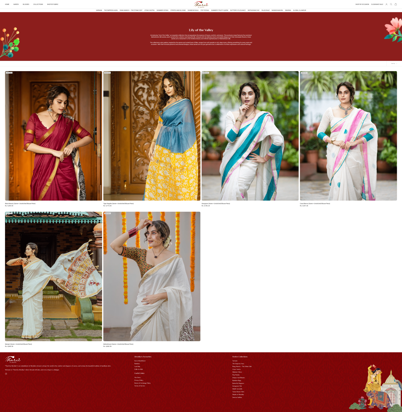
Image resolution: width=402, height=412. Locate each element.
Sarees (16, 4)
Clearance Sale (377, 4)
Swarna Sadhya (237, 397)
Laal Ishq (137, 366)
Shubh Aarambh (237, 389)
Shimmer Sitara (162, 10)
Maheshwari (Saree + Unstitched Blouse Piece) (118, 344)
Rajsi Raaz (266, 10)
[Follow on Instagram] (6, 374)
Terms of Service (139, 386)
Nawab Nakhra (277, 10)
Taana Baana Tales (238, 392)
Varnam (99, 10)
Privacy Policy (138, 380)
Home (7, 4)
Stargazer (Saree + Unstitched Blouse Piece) (216, 203)
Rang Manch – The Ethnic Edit (131, 10)
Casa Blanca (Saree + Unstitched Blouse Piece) (315, 203)
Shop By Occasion (362, 4)
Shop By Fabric (52, 4)
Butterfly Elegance (238, 10)
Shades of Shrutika (238, 394)
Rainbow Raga (193, 10)
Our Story (137, 377)
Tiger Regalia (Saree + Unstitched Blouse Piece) (118, 203)
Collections (38, 4)
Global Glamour (299, 10)
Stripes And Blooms (178, 10)
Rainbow (137, 363)
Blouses (26, 4)
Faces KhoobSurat (140, 361)
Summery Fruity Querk (219, 10)
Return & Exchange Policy (142, 383)
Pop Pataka (205, 10)
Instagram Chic (254, 10)
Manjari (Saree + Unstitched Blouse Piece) (18, 344)
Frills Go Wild (138, 369)
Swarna (288, 10)
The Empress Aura (111, 10)
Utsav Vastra (149, 10)
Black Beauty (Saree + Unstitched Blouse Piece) (20, 203)
